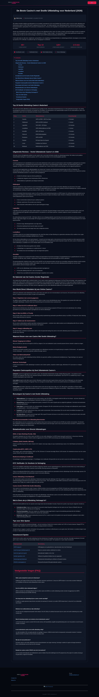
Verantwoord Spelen (21, 97)
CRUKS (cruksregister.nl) (20, 562)
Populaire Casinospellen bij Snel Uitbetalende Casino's (29, 82)
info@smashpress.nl (74, 674)
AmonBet (20, 73)
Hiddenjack (21, 67)
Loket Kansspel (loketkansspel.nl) (22, 550)
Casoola (20, 64)
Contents (18, 58)
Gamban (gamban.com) (19, 556)
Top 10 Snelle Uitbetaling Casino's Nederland (27, 60)
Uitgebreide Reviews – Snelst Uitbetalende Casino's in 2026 (30, 63)
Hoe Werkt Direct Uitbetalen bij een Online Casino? (28, 78)
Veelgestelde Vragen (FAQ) (23, 99)
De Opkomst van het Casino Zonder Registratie (27, 75)
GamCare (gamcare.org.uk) (20, 553)
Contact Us (13, 678)
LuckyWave (21, 71)
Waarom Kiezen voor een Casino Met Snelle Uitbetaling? (29, 80)
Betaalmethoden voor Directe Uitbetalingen (26, 87)
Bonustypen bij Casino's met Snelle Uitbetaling (27, 85)
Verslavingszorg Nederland (20, 559)
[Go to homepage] (14, 2)
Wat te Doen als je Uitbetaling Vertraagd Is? (27, 92)
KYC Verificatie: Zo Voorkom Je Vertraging (26, 89)
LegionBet (20, 69)
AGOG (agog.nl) (17, 547)
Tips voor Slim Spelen (21, 94)
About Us (13, 680)
